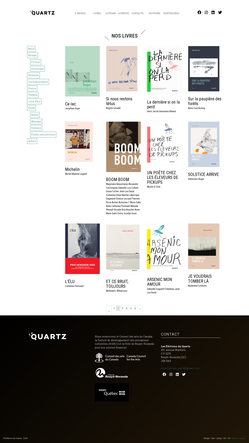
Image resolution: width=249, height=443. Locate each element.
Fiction (35, 62)
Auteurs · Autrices (117, 13)
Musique (36, 121)
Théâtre (33, 94)
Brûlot (34, 114)
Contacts (137, 13)
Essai (31, 107)
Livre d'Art (34, 101)
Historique (37, 68)
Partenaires (171, 13)
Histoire (36, 127)
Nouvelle (33, 75)
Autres (32, 141)
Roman (32, 55)
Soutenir (154, 13)
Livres (97, 13)
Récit (31, 48)
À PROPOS (80, 13)
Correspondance (38, 81)
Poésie (32, 88)
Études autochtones (43, 134)
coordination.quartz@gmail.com (180, 368)
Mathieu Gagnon (238, 438)
